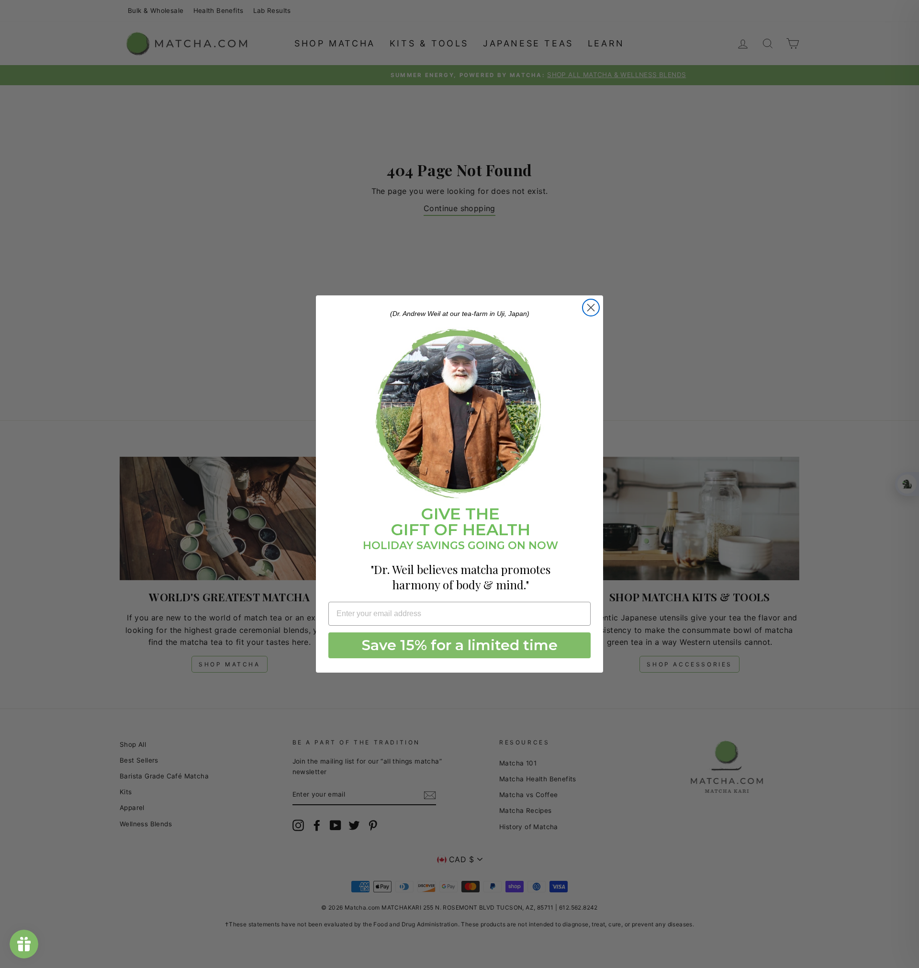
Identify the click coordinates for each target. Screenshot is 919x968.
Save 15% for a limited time (460, 645)
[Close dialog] (591, 307)
